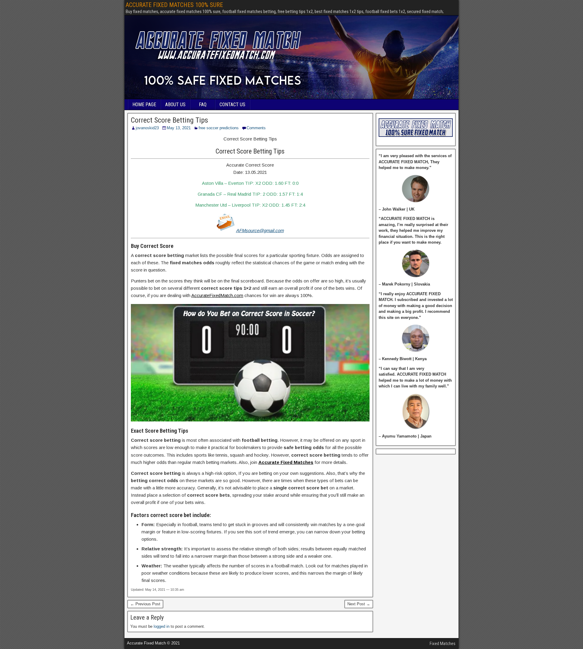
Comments (256, 128)
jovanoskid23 (147, 128)
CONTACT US (232, 104)
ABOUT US (175, 104)
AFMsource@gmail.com (260, 230)
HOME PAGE (144, 104)
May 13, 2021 (179, 128)
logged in (161, 626)
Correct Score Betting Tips (169, 120)
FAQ (202, 104)
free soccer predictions (219, 128)
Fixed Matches (442, 643)
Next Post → (358, 604)
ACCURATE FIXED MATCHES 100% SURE (174, 4)
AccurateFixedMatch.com (217, 295)
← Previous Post (145, 604)
